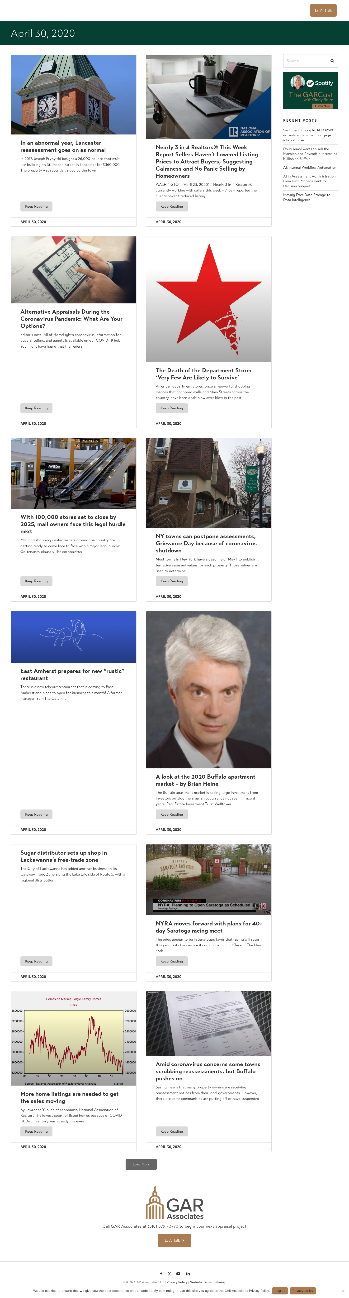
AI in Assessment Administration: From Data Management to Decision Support (309, 181)
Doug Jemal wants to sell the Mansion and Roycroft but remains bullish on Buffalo (310, 154)
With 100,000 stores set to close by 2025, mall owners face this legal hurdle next (73, 524)
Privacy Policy (177, 1282)
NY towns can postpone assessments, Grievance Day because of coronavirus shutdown (206, 543)
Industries (223, 10)
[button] (141, 1164)
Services (196, 10)
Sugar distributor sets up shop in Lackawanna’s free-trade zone (63, 856)
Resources (271, 10)
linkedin (188, 1274)
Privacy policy (302, 1291)
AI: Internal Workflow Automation (309, 167)
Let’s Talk (323, 10)
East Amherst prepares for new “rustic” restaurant (72, 674)
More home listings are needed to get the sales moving (69, 1097)
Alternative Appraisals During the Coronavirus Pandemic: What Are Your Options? (71, 319)
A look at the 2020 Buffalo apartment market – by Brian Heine (205, 780)
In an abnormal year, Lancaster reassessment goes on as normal (63, 146)
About (172, 10)
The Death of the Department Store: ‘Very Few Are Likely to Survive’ (204, 374)
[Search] (332, 61)
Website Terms (201, 1282)
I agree (280, 1291)
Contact (295, 10)
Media (245, 10)
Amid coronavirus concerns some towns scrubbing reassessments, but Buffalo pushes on (208, 1071)
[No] (343, 1290)
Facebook (161, 1274)
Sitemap (220, 1282)
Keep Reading (36, 206)
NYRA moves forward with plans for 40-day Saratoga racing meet (209, 927)
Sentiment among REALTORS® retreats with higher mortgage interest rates (308, 135)
